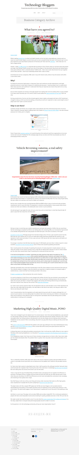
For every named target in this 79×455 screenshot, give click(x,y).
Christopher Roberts (47, 32)
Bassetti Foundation (57, 430)
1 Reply (40, 311)
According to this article (17, 235)
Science (13, 444)
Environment (15, 445)
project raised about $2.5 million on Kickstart (54, 399)
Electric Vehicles (15, 433)
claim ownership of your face (53, 93)
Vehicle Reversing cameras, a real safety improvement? (39, 149)
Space (14, 447)
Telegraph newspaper (43, 282)
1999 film (52, 61)
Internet (13, 439)
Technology (14, 448)
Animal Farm (21, 58)
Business (13, 432)
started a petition (25, 133)
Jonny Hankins (46, 154)
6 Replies (38, 32)
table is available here (17, 274)
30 (47, 414)
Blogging (15, 440)
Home (35, 12)
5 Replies (40, 154)
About (39, 12)
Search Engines (16, 441)
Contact (43, 12)
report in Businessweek (19, 324)
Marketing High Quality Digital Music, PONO (39, 308)
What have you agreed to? (39, 29)
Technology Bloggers (39, 5)
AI (12, 431)
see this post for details (61, 368)
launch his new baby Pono (46, 382)
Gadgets (13, 435)
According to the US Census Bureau (24, 244)
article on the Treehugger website (23, 326)
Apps (14, 436)
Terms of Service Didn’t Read (51, 110)
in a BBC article (22, 66)
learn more (61, 431)
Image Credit (14, 55)
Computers (15, 437)
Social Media (15, 443)
